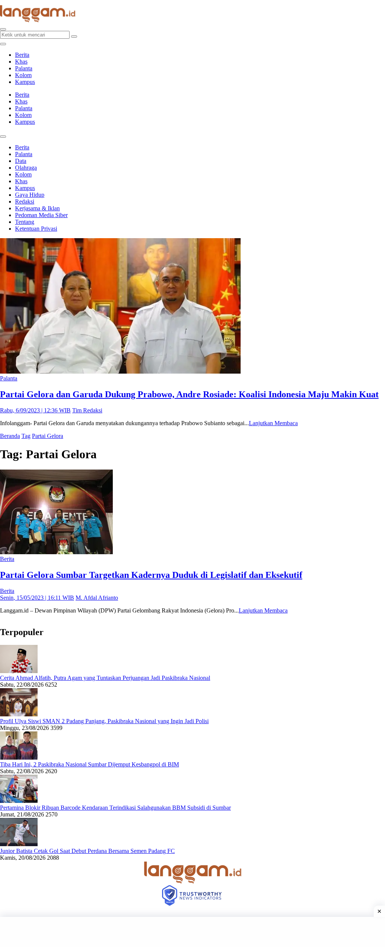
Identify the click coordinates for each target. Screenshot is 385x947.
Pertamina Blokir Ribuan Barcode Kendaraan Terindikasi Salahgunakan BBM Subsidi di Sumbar (115, 807)
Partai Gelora (47, 436)
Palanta (23, 68)
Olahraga (26, 167)
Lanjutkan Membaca (273, 423)
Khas (21, 61)
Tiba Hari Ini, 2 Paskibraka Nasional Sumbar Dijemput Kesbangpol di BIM (89, 764)
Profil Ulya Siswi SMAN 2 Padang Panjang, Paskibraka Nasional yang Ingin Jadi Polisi (104, 721)
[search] (3, 29)
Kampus (25, 82)
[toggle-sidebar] (3, 44)
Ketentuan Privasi (36, 228)
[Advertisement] (192, 932)
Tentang (24, 222)
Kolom (23, 75)
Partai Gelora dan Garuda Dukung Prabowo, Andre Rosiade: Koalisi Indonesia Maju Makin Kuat (189, 394)
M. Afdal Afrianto (97, 597)
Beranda (10, 436)
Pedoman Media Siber (41, 215)
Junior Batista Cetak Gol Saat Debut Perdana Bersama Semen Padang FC (87, 851)
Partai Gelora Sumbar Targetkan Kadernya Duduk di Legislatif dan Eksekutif (151, 575)
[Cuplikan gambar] (19, 671)
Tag (25, 436)
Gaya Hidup (29, 195)
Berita (22, 55)
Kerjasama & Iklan (37, 208)
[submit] (74, 36)
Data (20, 161)
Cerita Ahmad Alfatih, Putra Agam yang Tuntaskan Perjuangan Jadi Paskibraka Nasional (105, 678)
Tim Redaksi (87, 410)
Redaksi (24, 201)
